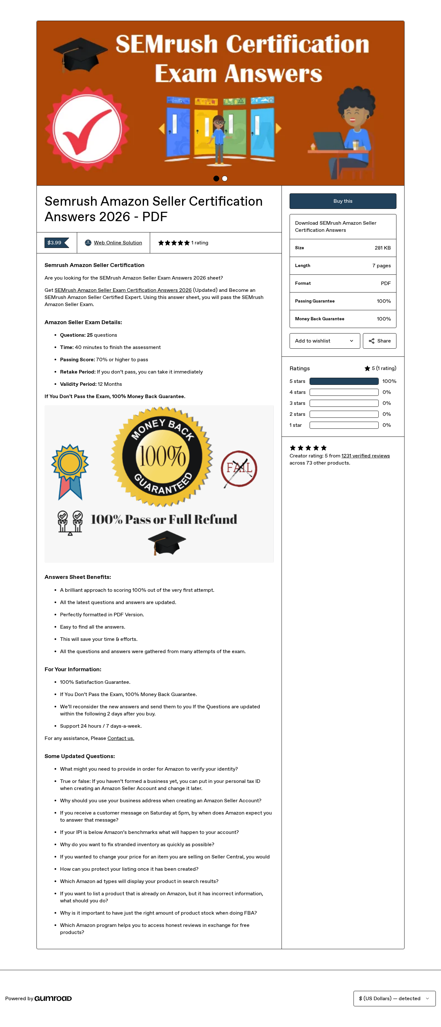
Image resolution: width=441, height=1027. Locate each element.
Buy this (343, 201)
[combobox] (325, 341)
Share (384, 341)
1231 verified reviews (366, 456)
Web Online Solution (118, 243)
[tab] (216, 178)
